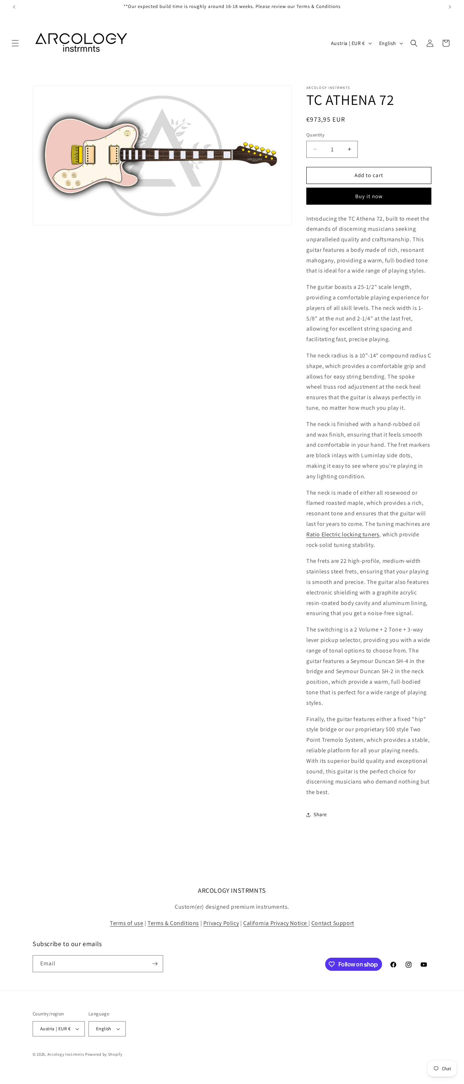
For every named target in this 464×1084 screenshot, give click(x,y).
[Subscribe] (155, 963)
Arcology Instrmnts (65, 1054)
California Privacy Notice (275, 923)
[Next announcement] (450, 7)
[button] (15, 43)
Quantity (315, 135)
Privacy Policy (221, 923)
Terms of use (126, 923)
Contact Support (332, 923)
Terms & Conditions (173, 923)
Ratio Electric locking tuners (342, 534)
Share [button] (320, 814)
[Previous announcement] (14, 7)
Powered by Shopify (104, 1054)
